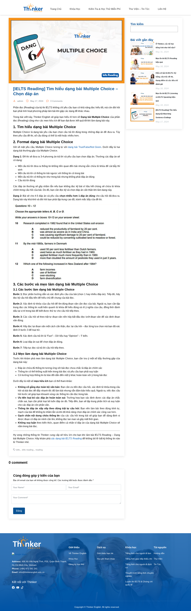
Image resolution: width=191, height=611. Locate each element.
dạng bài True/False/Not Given (84, 147)
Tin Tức (157, 564)
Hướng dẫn (159, 553)
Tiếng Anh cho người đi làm (138, 553)
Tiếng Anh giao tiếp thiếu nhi (138, 559)
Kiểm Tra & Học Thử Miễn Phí (104, 9)
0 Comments (56, 101)
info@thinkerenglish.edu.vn (31, 572)
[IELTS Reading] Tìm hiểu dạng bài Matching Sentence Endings (166, 114)
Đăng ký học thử (76, 564)
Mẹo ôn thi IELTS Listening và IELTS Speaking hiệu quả (167, 97)
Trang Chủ (55, 9)
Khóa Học (75, 9)
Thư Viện (158, 559)
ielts (18, 450)
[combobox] (154, 29)
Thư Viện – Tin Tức (139, 9)
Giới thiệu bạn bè (105, 553)
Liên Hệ (162, 9)
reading (39, 450)
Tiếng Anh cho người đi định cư (138, 566)
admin (20, 101)
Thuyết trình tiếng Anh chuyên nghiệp (139, 574)
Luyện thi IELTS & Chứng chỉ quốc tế (139, 583)
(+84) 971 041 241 (28, 568)
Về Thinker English (77, 553)
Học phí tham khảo (106, 559)
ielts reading (27, 450)
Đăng (19, 511)
